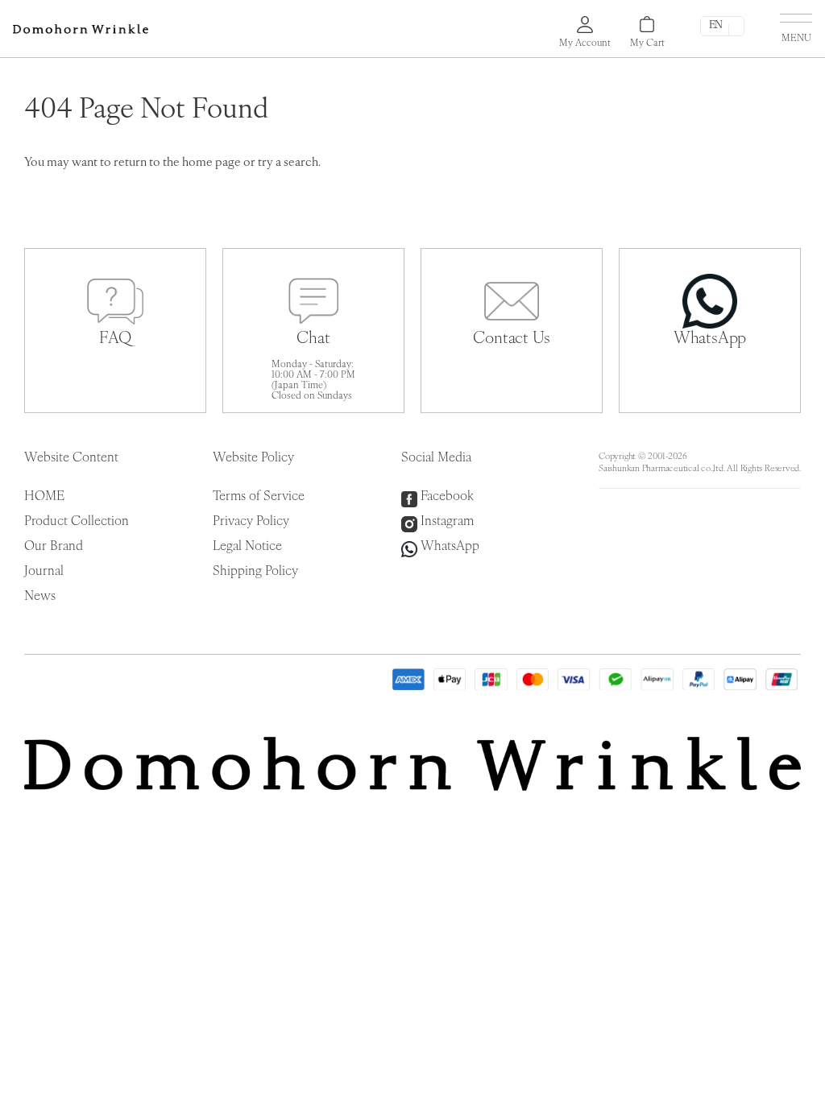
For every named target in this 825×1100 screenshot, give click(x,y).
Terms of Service (259, 496)
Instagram (447, 521)
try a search (288, 163)
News (40, 596)
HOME (44, 496)
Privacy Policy (251, 521)
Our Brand (53, 546)
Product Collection (76, 521)
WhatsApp (450, 546)
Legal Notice (247, 546)
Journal (44, 571)
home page (211, 163)
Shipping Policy (255, 571)
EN (716, 25)
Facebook (447, 496)
